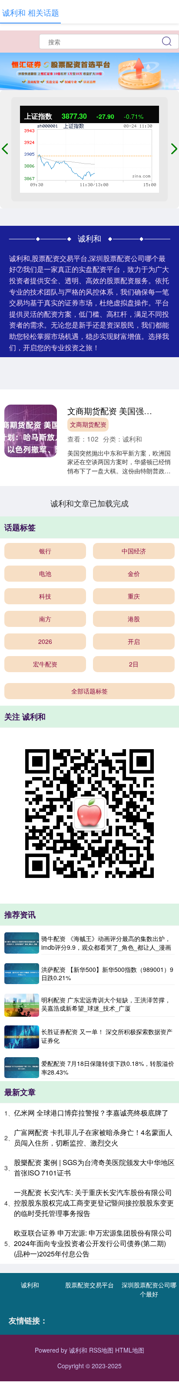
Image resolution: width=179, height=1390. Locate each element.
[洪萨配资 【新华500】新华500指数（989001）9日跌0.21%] (21, 974)
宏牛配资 (45, 664)
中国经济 (134, 550)
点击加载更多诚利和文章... (89, 503)
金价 (134, 573)
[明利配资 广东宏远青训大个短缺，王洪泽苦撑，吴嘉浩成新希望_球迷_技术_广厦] (21, 1005)
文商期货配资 (88, 424)
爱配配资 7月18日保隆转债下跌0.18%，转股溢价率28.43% (107, 1067)
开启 (134, 641)
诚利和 (30, 1284)
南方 (45, 618)
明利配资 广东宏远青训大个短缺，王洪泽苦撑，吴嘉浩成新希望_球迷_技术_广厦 (106, 1004)
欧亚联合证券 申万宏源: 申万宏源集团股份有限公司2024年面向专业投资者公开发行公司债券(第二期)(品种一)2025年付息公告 (93, 1243)
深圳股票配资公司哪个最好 (149, 1289)
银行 (45, 550)
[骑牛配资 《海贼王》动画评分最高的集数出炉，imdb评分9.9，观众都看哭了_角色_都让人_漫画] (21, 943)
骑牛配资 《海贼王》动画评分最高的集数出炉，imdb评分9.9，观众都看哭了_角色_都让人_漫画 (106, 942)
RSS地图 (101, 1350)
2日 (134, 664)
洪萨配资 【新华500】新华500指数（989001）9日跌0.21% (107, 973)
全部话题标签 (89, 691)
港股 (134, 618)
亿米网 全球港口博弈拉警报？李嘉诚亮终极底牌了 (91, 1113)
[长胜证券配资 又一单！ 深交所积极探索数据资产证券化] (21, 1036)
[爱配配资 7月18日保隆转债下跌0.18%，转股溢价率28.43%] (21, 1068)
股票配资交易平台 (89, 1284)
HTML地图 (129, 1350)
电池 (45, 573)
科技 (45, 596)
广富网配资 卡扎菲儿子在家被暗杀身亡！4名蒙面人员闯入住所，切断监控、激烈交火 (93, 1137)
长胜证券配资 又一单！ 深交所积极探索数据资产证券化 (106, 1036)
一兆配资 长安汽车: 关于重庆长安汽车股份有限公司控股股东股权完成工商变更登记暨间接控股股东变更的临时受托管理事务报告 (94, 1202)
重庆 (134, 596)
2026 (45, 641)
